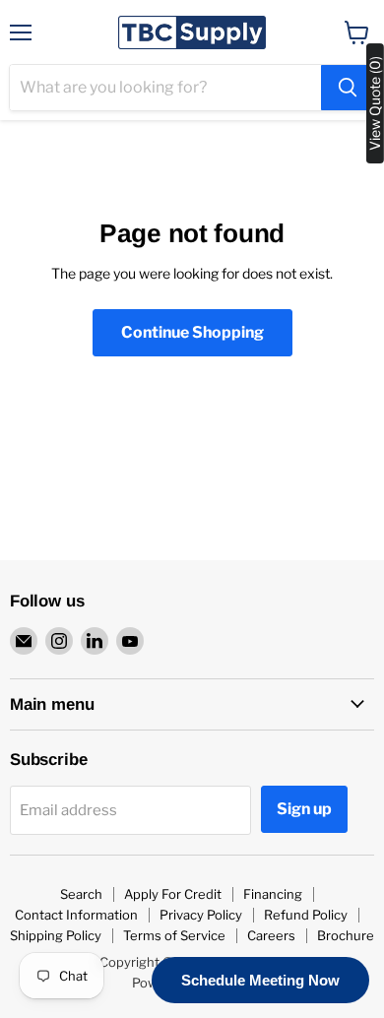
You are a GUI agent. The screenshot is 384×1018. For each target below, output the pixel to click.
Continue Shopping (192, 332)
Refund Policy (306, 915)
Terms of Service (174, 935)
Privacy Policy (201, 915)
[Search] (347, 87)
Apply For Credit (173, 894)
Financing (272, 894)
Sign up (304, 808)
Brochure (345, 935)
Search (81, 894)
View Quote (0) (374, 103)
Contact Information (76, 915)
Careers (271, 935)
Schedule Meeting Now (260, 980)
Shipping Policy (55, 935)
